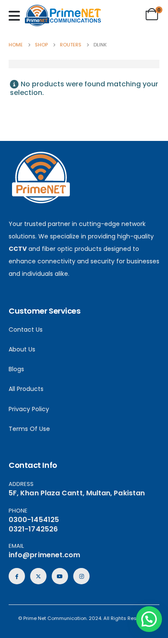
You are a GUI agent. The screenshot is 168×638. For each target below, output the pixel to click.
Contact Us (26, 329)
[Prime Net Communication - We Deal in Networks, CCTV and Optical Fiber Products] (63, 15)
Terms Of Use (29, 428)
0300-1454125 (34, 520)
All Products (26, 389)
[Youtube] (60, 576)
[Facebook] (17, 576)
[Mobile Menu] (16, 15)
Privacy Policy (29, 409)
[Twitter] (38, 576)
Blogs (16, 369)
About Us (22, 349)
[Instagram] (81, 576)
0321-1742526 (33, 529)
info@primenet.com (44, 555)
